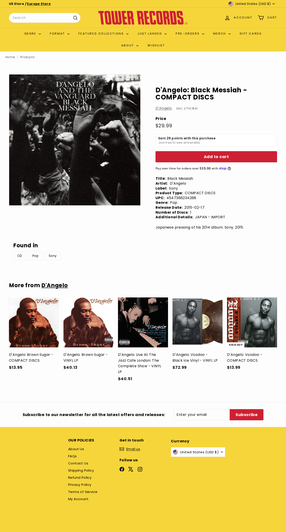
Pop (35, 256)
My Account (78, 499)
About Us (76, 449)
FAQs (72, 456)
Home (10, 57)
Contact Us (78, 463)
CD (19, 256)
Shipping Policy (81, 470)
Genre (31, 33)
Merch (220, 33)
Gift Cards (251, 33)
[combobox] (44, 18)
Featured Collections (101, 33)
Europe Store (39, 4)
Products (27, 57)
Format (58, 33)
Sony (53, 256)
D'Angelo (164, 108)
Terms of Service (82, 491)
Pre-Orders (188, 33)
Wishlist (156, 45)
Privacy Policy (79, 484)
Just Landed (150, 33)
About (128, 45)
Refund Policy (79, 477)
